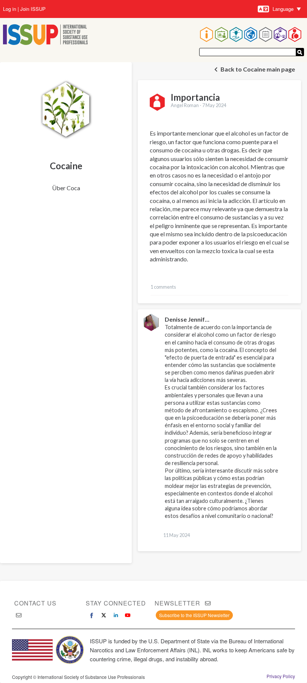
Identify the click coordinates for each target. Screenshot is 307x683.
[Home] (45, 35)
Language (283, 8)
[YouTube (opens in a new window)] (127, 615)
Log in (9, 9)
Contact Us (35, 603)
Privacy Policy (281, 676)
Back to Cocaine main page (258, 69)
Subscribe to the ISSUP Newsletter (194, 615)
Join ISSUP (33, 9)
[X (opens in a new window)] (103, 615)
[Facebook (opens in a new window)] (91, 615)
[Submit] (300, 52)
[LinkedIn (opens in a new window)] (115, 615)
